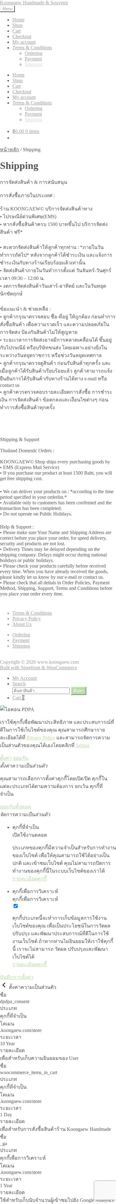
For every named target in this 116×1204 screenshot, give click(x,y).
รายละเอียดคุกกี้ (29, 878)
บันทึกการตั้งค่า (16, 977)
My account (24, 42)
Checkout (21, 36)
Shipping (33, 64)
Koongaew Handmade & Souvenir (34, 2)
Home (18, 19)
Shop (17, 25)
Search (19, 683)
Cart (16, 30)
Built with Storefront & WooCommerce (38, 667)
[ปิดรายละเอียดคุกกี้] (4, 987)
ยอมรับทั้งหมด (15, 806)
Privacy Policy (26, 618)
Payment (33, 58)
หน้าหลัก (9, 149)
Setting (82, 745)
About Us (22, 624)
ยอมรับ (20, 758)
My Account (24, 678)
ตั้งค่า (6, 758)
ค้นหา (78, 690)
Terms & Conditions (32, 47)
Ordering (33, 53)
